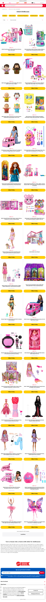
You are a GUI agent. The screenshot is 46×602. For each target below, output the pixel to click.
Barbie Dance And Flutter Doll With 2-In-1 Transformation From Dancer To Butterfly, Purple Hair (34, 522)
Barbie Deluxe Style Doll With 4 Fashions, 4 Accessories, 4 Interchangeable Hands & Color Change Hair (11, 454)
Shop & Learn (3, 584)
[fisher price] (25, 3)
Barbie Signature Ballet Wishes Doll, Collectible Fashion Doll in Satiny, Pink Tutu (34, 353)
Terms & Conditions (26, 576)
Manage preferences (35, 593)
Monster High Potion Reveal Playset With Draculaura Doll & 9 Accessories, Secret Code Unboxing (11, 353)
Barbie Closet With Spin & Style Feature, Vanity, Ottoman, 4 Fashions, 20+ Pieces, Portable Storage (11, 219)
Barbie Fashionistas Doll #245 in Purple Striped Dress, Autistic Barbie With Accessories (34, 454)
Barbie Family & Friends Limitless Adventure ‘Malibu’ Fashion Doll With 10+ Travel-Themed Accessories (11, 286)
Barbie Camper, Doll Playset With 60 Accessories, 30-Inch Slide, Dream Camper (34, 319)
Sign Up (42, 572)
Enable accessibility (23, 0)
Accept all (36, 590)
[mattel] (3, 3)
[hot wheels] (18, 3)
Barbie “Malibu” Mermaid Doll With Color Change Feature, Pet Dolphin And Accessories (34, 387)
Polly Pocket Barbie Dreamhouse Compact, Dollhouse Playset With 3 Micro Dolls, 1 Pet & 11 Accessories (34, 83)
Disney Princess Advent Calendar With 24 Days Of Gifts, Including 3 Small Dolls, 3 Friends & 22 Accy (11, 387)
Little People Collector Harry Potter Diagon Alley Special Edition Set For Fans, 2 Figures (11, 83)
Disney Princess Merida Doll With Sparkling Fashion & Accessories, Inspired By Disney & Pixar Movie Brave (11, 184)
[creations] (33, 3)
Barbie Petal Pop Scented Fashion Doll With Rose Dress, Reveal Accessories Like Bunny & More (11, 420)
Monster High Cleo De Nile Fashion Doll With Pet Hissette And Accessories (11, 319)
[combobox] (24, 5)
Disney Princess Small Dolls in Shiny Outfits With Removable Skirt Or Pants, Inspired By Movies (34, 285)
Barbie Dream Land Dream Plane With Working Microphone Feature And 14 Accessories (11, 488)
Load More (23, 534)
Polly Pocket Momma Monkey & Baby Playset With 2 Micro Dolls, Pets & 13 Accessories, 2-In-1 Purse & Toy (34, 150)
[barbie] (10, 3)
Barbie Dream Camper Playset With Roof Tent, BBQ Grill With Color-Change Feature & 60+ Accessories (11, 150)
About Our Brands (4, 581)
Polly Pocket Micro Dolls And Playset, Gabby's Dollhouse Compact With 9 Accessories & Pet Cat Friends (35, 50)
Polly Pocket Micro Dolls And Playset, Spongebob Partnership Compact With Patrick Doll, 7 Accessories (34, 117)
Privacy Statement (21, 591)
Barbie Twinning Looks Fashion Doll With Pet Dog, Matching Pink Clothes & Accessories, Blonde (11, 252)
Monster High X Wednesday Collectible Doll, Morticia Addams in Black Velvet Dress (34, 420)
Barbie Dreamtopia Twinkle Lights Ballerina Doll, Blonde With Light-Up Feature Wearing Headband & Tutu (11, 522)
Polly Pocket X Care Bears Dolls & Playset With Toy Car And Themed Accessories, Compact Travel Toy (34, 219)
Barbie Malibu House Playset (34, 251)
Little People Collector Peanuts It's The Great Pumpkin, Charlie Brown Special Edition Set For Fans (11, 117)
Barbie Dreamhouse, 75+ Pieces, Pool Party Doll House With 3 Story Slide (11, 50)
